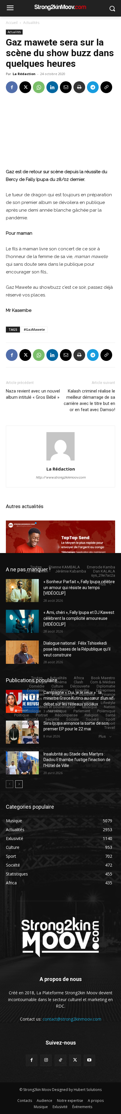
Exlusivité (87, 694)
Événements (62, 694)
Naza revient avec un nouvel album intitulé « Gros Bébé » (33, 394)
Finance (108, 694)
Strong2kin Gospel (61, 723)
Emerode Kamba (101, 567)
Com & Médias (102, 682)
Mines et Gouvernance (56, 707)
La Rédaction (24, 74)
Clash (78, 682)
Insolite (87, 698)
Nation (109, 707)
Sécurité (31, 719)
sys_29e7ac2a (103, 575)
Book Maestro (103, 678)
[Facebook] (12, 87)
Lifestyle (108, 702)
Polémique (106, 711)
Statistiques (28, 723)
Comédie (36, 686)
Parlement (81, 711)
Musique (89, 707)
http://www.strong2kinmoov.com (60, 477)
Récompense (66, 715)
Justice (87, 702)
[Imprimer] (79, 87)
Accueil (12, 22)
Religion (91, 715)
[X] (25, 87)
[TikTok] (60, 1060)
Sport (110, 719)
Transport (107, 723)
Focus (36, 698)
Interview (107, 698)
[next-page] (19, 784)
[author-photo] (60, 460)
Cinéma (60, 682)
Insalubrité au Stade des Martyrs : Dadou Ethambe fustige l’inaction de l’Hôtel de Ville (76, 760)
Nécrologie (31, 711)
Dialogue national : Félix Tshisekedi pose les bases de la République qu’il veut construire (76, 649)
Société (92, 719)
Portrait (42, 715)
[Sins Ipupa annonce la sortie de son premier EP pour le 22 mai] (22, 732)
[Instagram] (46, 1060)
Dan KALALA (104, 571)
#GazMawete (34, 329)
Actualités (31, 22)
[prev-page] (9, 784)
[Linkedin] (52, 87)
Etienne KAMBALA (64, 567)
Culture (57, 686)
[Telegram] (93, 87)
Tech (88, 723)
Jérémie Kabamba (70, 571)
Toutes (36, 567)
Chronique (38, 682)
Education (59, 690)
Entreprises (105, 690)
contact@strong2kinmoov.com (72, 1019)
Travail (109, 727)
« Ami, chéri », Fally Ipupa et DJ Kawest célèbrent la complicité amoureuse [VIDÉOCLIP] (78, 618)
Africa (79, 678)
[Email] (66, 87)
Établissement (33, 694)
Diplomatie (106, 686)
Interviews (65, 702)
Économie (35, 690)
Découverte (80, 686)
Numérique (57, 711)
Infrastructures (61, 698)
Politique (21, 715)
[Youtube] (89, 1060)
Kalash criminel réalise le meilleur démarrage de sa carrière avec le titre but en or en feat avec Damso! (89, 400)
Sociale (72, 719)
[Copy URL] (106, 87)
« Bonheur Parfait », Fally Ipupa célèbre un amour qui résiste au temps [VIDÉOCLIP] (79, 587)
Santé (110, 715)
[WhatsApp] (39, 87)
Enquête (82, 690)
